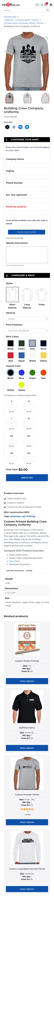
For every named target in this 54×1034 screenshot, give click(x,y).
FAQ (17, 507)
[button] (46, 37)
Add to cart (27, 477)
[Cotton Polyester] (27, 319)
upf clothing (28, 516)
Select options (27, 681)
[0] (44, 4)
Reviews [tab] (29, 570)
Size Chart (14, 561)
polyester (15, 516)
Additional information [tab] (15, 570)
